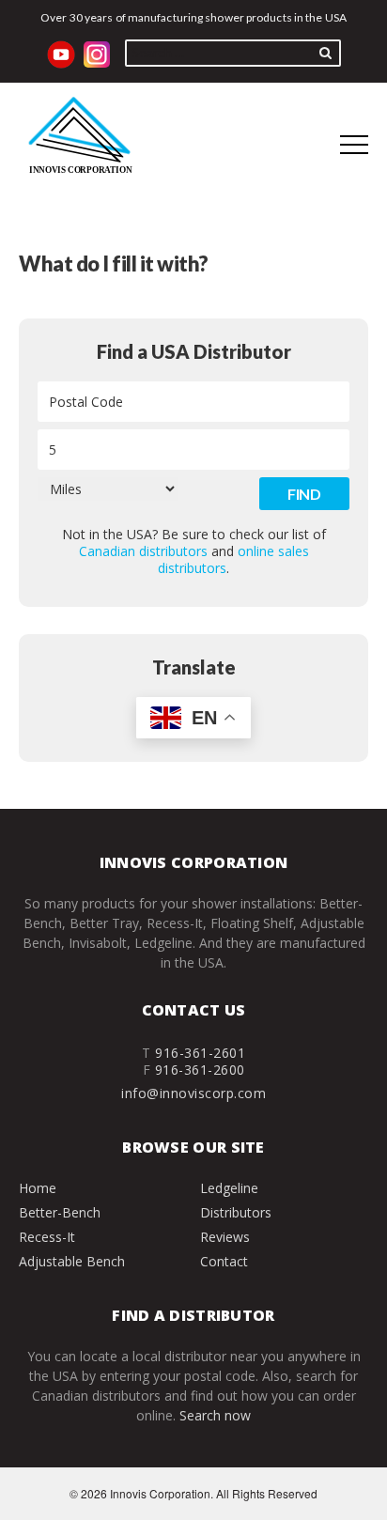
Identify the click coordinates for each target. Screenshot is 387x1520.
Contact (224, 1261)
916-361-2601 (200, 1053)
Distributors (235, 1212)
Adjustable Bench (72, 1261)
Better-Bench (60, 1212)
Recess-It (47, 1237)
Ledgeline (229, 1188)
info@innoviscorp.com (193, 1093)
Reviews (225, 1237)
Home (37, 1188)
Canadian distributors (143, 551)
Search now (215, 1415)
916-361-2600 (200, 1069)
